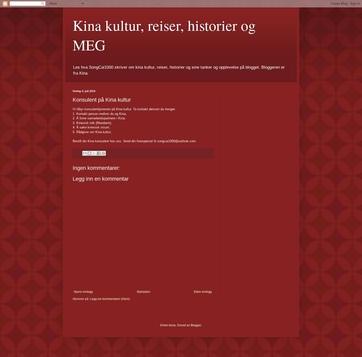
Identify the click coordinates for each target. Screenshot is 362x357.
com (193, 141)
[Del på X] (94, 153)
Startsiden (143, 292)
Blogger (196, 325)
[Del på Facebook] (98, 153)
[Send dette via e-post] (84, 153)
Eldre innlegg (203, 292)
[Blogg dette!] (89, 153)
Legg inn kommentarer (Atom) (110, 299)
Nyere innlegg (83, 292)
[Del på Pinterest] (103, 153)
